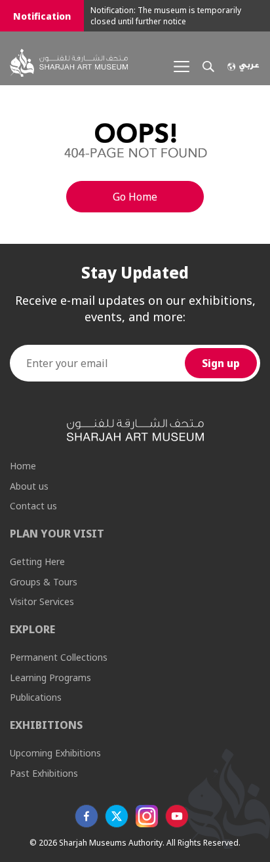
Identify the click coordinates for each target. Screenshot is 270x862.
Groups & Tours (43, 582)
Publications (36, 697)
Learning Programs (50, 677)
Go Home (135, 196)
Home (23, 466)
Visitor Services (42, 601)
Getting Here (37, 561)
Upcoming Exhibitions (55, 753)
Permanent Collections (58, 657)
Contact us (33, 506)
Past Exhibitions (44, 773)
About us (29, 486)
